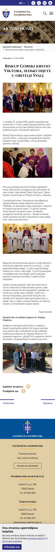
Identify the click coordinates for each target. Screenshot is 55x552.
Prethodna (8, 403)
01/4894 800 (30, 492)
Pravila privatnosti (27, 453)
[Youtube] (50, 3)
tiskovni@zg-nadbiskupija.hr (27, 522)
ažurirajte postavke (12, 541)
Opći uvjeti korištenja (27, 457)
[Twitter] (39, 3)
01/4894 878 (29, 518)
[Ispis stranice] (28, 386)
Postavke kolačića (36, 538)
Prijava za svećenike (27, 466)
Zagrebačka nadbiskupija (23, 13)
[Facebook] (33, 3)
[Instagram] (45, 3)
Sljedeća (47, 403)
